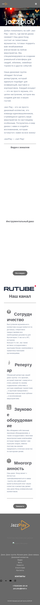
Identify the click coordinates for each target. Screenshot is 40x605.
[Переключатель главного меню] (36, 4)
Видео (20, 560)
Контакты (20, 570)
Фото (20, 562)
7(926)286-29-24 (20, 586)
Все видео (20, 273)
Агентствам (20, 568)
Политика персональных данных (20, 538)
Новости (20, 565)
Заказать (20, 506)
